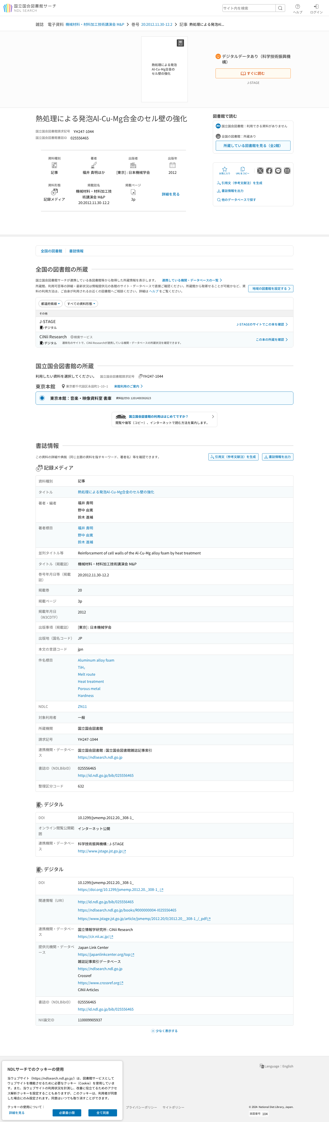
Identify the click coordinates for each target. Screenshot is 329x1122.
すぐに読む (256, 73)
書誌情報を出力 (233, 190)
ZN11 (82, 706)
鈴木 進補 (85, 542)
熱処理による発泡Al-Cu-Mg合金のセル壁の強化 (116, 491)
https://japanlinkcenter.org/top (104, 954)
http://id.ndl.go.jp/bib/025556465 (106, 775)
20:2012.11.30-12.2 (156, 24)
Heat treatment (91, 681)
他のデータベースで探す (239, 199)
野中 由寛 (85, 535)
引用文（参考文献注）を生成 (242, 183)
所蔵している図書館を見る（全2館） (253, 145)
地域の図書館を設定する (269, 288)
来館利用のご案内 (126, 386)
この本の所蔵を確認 (270, 339)
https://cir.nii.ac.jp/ (93, 936)
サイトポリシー (173, 1107)
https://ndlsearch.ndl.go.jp (100, 757)
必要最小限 (67, 1112)
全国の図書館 (51, 250)
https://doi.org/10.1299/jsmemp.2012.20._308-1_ (118, 889)
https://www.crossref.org (98, 982)
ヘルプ (297, 12)
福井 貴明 (85, 527)
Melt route (86, 674)
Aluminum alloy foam (96, 660)
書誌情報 (76, 250)
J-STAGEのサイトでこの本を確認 (260, 324)
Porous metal (89, 688)
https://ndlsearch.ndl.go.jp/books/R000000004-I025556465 (127, 910)
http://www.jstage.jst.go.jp (100, 851)
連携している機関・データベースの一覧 (190, 280)
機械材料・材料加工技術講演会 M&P (95, 24)
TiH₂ (81, 667)
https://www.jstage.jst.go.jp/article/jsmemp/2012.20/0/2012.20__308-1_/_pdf (142, 918)
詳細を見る (171, 194)
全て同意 (102, 1112)
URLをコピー (242, 173)
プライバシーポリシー (141, 1107)
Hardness (86, 695)
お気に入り (224, 173)
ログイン (316, 12)
